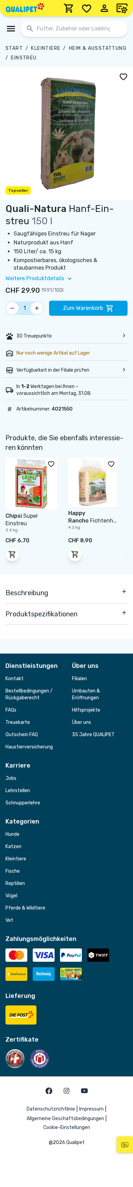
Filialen (79, 679)
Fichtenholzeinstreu (92, 520)
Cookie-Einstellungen (66, 1127)
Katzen (13, 846)
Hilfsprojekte (86, 710)
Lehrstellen (17, 790)
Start (14, 48)
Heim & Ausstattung (98, 48)
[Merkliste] (86, 8)
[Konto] (104, 8)
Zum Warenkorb (83, 308)
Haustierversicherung (29, 747)
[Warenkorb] (68, 8)
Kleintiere (45, 48)
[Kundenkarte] (122, 8)
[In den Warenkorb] (12, 554)
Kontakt (14, 679)
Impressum (91, 1109)
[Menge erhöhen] (37, 308)
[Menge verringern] (12, 308)
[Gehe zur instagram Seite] (66, 1091)
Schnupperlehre (22, 803)
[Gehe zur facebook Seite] (49, 1091)
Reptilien (15, 883)
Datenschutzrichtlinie (51, 1109)
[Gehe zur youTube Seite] (84, 1091)
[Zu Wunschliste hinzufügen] (123, 76)
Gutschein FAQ (21, 735)
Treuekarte (17, 722)
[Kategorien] (10, 28)
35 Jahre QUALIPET (93, 735)
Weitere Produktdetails (34, 278)
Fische (12, 871)
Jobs (10, 778)
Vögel (11, 896)
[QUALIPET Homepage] (24, 8)
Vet (9, 920)
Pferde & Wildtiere (25, 908)
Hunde (12, 834)
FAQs (10, 710)
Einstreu (23, 58)
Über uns (81, 722)
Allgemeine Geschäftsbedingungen (65, 1118)
